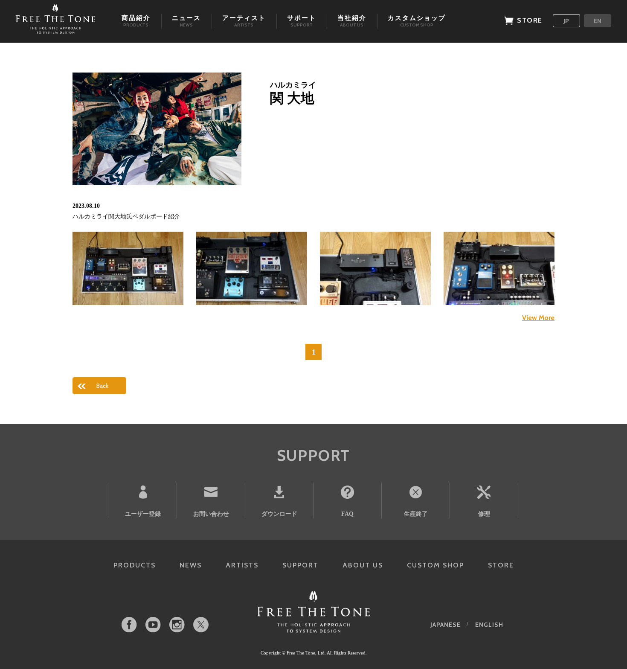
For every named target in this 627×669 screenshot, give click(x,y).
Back (102, 386)
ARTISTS (242, 565)
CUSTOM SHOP (435, 565)
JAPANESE (445, 624)
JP (566, 21)
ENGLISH (489, 624)
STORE (501, 565)
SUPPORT (300, 565)
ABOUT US (363, 565)
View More (538, 318)
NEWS (191, 565)
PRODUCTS (134, 565)
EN (597, 21)
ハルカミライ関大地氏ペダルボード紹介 (126, 216)
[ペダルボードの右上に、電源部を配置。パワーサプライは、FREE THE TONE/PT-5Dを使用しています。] (375, 268)
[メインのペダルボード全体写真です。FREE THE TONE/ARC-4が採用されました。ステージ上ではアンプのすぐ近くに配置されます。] (128, 268)
